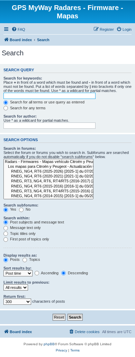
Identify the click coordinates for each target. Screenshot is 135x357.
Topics (34, 259)
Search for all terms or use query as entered (46, 102)
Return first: (14, 296)
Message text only (25, 228)
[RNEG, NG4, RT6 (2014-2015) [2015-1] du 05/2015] (48, 196)
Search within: (16, 218)
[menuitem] (18, 29)
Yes (12, 209)
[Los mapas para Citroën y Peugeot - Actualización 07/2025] (48, 166)
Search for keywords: (22, 78)
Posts (14, 259)
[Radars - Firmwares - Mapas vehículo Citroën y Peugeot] (48, 161)
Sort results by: (17, 268)
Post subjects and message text (36, 222)
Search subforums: (20, 205)
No (27, 209)
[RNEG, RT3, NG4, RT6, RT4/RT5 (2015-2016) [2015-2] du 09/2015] (48, 191)
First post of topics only (29, 239)
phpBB (49, 344)
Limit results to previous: (26, 282)
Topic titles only (22, 233)
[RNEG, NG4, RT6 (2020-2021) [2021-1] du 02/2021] (48, 176)
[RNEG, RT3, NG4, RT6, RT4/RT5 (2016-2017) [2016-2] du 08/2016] (48, 181)
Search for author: (20, 116)
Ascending (49, 273)
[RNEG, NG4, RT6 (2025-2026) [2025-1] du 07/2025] (48, 171)
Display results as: (20, 255)
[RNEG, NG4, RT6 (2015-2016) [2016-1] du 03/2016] (48, 186)
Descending (77, 273)
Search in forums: (19, 148)
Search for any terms (27, 108)
